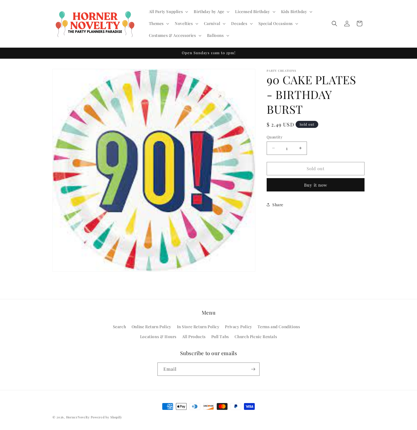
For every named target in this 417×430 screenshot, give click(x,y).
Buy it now (315, 184)
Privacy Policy (238, 326)
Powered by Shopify (106, 417)
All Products (194, 336)
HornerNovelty (78, 417)
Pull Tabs (220, 336)
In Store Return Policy (198, 326)
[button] (168, 12)
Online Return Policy (151, 326)
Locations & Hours (158, 336)
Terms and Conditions (279, 326)
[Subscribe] (253, 369)
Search (119, 326)
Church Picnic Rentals (256, 336)
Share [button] (277, 204)
